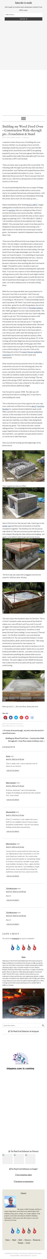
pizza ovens (13, 726)
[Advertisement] (23, 45)
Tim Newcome (11, 888)
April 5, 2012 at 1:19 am (15, 815)
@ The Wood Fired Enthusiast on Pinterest (23, 1151)
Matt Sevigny (11, 783)
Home (7, 1240)
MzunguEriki (10, 812)
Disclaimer (14, 1255)
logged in (15, 938)
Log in (34, 1255)
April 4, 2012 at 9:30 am (15, 786)
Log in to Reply (13, 770)
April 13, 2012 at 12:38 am (16, 891)
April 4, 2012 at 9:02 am (15, 759)
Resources (36, 1240)
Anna (8, 756)
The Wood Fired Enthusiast (23, 91)
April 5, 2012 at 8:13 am (15, 847)
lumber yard (6, 526)
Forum (28, 1242)
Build (11, 724)
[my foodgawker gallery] (23, 1175)
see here (12, 210)
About (14, 1240)
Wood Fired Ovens (18, 724)
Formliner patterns (36, 308)
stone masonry (20, 726)
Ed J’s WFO (32, 205)
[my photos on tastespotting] (23, 1181)
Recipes (20, 1242)
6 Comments (26, 137)
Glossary (28, 1240)
